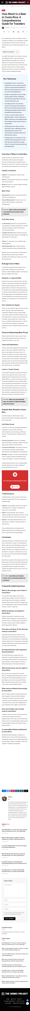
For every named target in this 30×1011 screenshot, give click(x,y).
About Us (13, 999)
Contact (19, 999)
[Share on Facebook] (4, 31)
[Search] (28, 2)
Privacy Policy (20, 1001)
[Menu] (2, 2)
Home (8, 999)
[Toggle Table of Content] (16, 52)
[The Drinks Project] (16, 2)
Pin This (16, 486)
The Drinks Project (17, 1006)
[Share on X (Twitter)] (9, 31)
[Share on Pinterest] (13, 31)
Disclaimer (8, 1003)
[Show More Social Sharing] (26, 31)
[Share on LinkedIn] (18, 31)
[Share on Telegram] (23, 31)
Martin (7, 27)
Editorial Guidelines (9, 1001)
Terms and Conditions (19, 1003)
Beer (3, 10)
